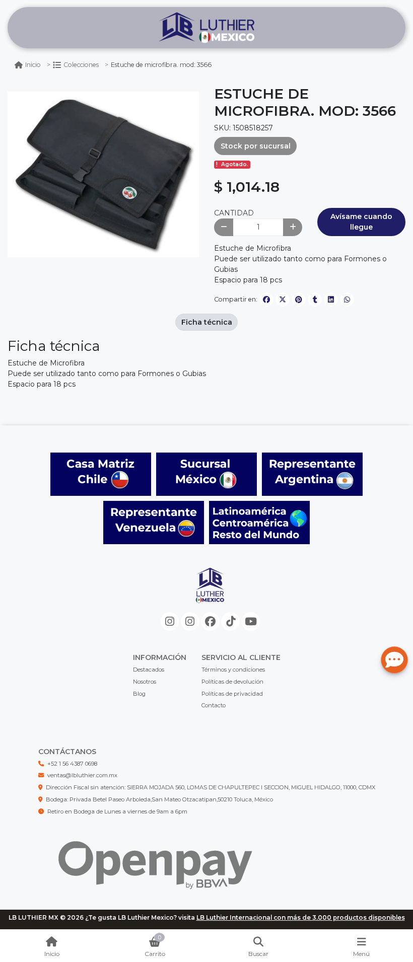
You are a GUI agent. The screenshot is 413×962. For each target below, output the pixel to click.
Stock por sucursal (256, 146)
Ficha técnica (206, 322)
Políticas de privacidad (232, 693)
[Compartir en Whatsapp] (347, 299)
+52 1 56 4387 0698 (72, 763)
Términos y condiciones (233, 669)
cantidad (234, 212)
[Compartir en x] (283, 299)
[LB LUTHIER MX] (206, 28)
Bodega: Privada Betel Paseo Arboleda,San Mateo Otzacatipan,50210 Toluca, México (159, 799)
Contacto (213, 705)
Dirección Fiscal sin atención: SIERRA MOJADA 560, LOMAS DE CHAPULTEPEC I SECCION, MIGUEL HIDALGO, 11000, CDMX (210, 787)
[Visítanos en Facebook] (210, 621)
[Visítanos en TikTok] (230, 621)
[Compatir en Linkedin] (331, 299)
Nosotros (144, 681)
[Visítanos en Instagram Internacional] (190, 621)
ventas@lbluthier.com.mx (82, 775)
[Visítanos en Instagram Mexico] (170, 621)
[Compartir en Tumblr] (315, 299)
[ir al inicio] (210, 593)
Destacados (148, 669)
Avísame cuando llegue (361, 222)
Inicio (33, 64)
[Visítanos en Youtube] (251, 621)
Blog (139, 693)
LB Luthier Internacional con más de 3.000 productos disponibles (300, 917)
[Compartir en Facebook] (266, 299)
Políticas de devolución (232, 681)
